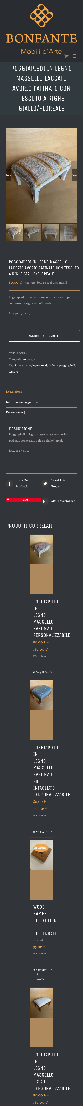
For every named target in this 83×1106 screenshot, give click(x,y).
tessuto (13, 372)
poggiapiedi (67, 366)
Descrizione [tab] (14, 392)
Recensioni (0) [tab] (15, 412)
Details (47, 672)
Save (25, 499)
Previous (8, 175)
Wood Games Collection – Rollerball (45, 920)
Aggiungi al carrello (44, 336)
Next (74, 175)
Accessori (29, 360)
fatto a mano (23, 366)
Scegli (38, 672)
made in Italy (49, 366)
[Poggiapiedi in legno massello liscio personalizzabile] (41, 1017)
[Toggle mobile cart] (67, 56)
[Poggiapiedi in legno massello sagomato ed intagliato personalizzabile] (41, 710)
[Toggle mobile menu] (75, 56)
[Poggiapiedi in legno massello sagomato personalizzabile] (41, 564)
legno (36, 366)
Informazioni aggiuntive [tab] (22, 402)
